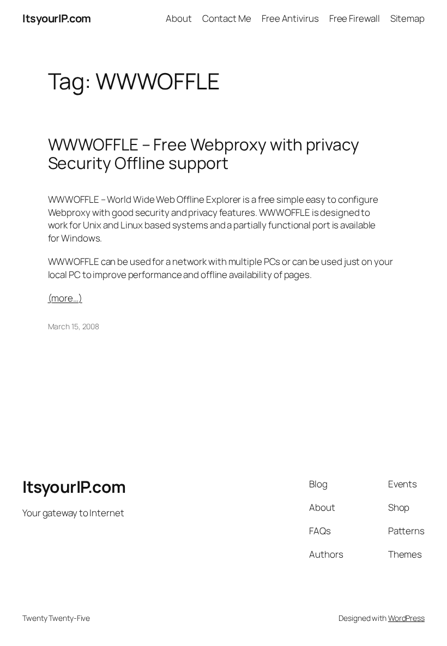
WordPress (406, 618)
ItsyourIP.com (56, 18)
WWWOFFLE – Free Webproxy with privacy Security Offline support (203, 153)
